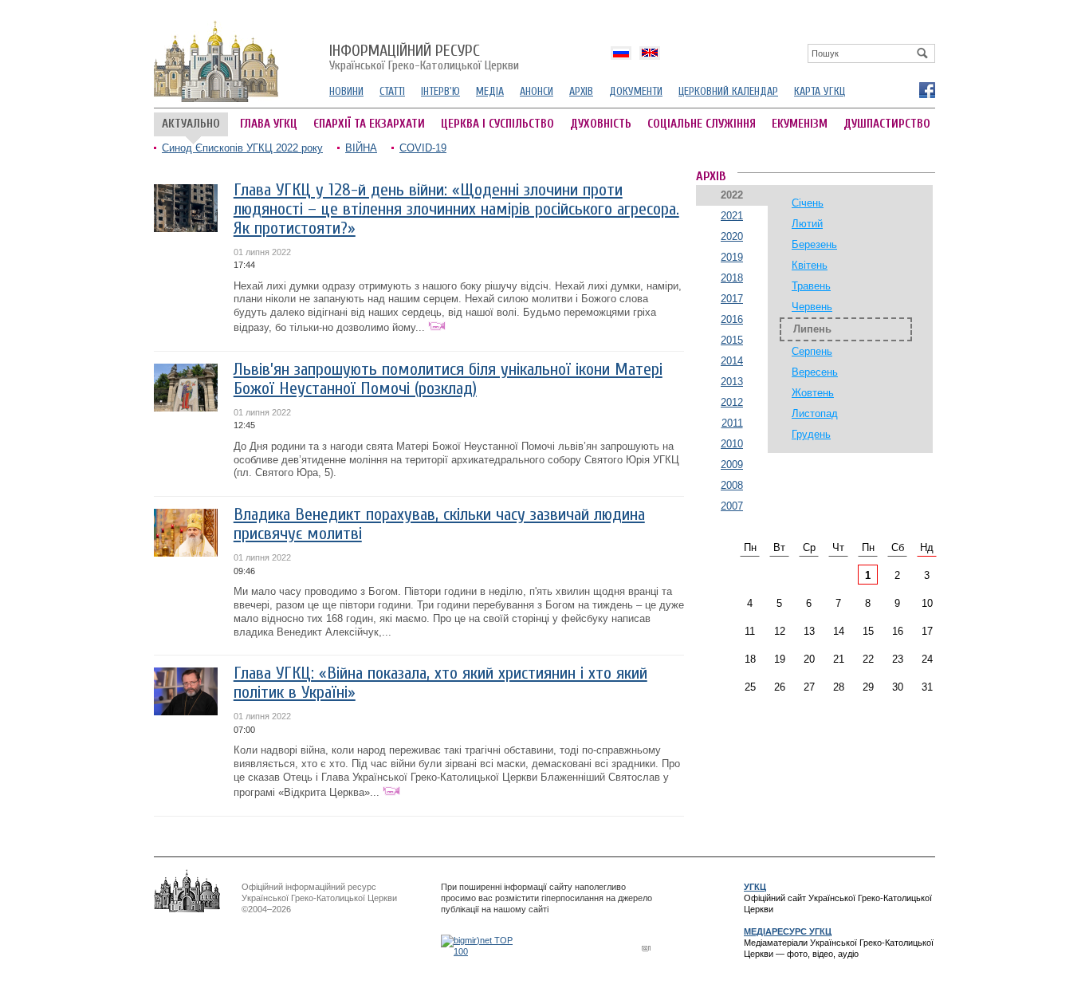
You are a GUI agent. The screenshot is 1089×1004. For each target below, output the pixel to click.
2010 (732, 444)
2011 (732, 423)
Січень (808, 203)
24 (927, 659)
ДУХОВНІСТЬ (600, 124)
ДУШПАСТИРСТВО (886, 124)
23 (897, 659)
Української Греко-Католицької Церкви (424, 58)
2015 (732, 340)
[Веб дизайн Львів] (648, 948)
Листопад (815, 413)
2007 (732, 506)
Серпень (812, 351)
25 (750, 687)
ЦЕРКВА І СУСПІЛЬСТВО (497, 124)
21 (838, 659)
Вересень (815, 372)
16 (897, 631)
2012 (732, 402)
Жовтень (813, 393)
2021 (732, 216)
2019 (732, 257)
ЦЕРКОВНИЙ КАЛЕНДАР (728, 91)
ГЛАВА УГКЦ (268, 124)
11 (750, 631)
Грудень (811, 434)
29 (868, 687)
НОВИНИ (346, 91)
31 (927, 687)
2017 (732, 299)
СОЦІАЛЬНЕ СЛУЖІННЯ (701, 124)
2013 (732, 382)
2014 (732, 361)
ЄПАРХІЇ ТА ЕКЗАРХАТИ (369, 124)
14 (838, 631)
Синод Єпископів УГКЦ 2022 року (242, 148)
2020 (732, 236)
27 (809, 687)
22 (868, 659)
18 (750, 659)
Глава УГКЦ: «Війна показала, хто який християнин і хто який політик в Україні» (440, 683)
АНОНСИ (536, 91)
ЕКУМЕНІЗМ (800, 124)
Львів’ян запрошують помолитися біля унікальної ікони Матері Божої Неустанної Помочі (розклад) (448, 379)
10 (927, 603)
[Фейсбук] (926, 89)
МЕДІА (490, 91)
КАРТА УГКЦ (819, 91)
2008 (732, 485)
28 (838, 687)
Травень (811, 286)
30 (897, 687)
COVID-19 (422, 148)
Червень (812, 307)
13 (809, 631)
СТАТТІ (392, 91)
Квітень (810, 265)
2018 (732, 278)
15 (868, 631)
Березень (814, 244)
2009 (732, 465)
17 (927, 631)
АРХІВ (581, 91)
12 (779, 631)
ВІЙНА (361, 148)
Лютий (807, 224)
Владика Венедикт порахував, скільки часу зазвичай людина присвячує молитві (439, 524)
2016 (732, 319)
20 (809, 659)
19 (779, 659)
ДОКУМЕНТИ (635, 91)
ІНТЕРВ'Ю (440, 91)
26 (779, 687)
